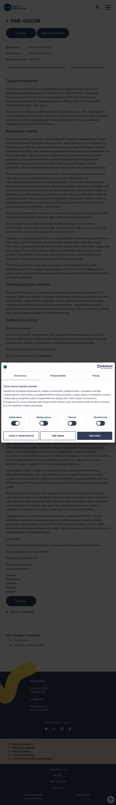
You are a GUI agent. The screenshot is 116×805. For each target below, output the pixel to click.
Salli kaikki (94, 435)
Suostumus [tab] (20, 375)
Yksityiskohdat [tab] (58, 375)
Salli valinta (58, 435)
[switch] (43, 423)
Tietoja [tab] (96, 375)
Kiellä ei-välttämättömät (21, 435)
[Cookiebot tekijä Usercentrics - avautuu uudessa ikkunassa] (99, 367)
